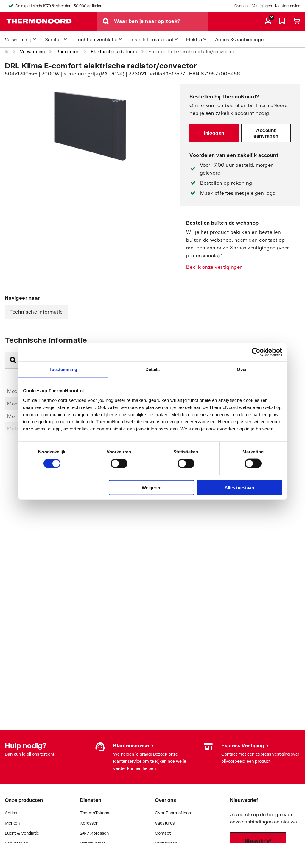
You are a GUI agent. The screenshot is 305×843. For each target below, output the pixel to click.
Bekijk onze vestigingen (214, 267)
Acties (11, 812)
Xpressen (89, 822)
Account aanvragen (265, 133)
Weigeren (151, 487)
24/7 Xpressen (94, 833)
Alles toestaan (239, 487)
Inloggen (214, 132)
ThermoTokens (94, 812)
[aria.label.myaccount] (268, 21)
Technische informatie (36, 311)
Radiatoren (67, 51)
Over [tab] (242, 369)
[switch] (119, 463)
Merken (12, 822)
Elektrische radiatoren (114, 51)
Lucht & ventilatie (22, 833)
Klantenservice (287, 6)
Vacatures (165, 822)
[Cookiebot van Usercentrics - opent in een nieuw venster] (256, 352)
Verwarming (32, 51)
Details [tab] (152, 369)
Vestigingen (262, 6)
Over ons (241, 6)
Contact (163, 833)
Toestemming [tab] (63, 369)
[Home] (6, 51)
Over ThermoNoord (174, 812)
